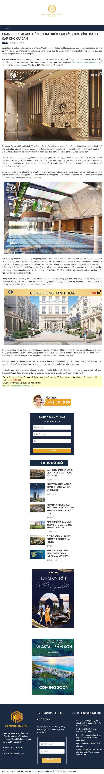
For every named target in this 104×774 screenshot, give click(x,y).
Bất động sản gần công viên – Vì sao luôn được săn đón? (60, 473)
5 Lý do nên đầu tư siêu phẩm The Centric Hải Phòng (59, 539)
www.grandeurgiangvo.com (22, 386)
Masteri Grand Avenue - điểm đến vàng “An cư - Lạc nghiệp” (59, 487)
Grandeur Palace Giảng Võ (87, 62)
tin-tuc (5, 43)
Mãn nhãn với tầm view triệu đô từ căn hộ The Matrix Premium (59, 525)
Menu (8, 28)
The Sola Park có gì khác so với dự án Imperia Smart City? (58, 553)
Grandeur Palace (44, 771)
